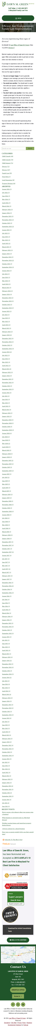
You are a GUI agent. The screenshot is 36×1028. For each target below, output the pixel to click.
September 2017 (7, 552)
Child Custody (6, 156)
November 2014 (7, 667)
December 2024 (6, 257)
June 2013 (5, 725)
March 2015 (5, 654)
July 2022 (5, 355)
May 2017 (5, 566)
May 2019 (5, 484)
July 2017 (4, 559)
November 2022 (7, 342)
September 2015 (7, 633)
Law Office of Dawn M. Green (19, 45)
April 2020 (5, 447)
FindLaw (25, 1025)
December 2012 (6, 745)
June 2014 (5, 684)
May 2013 (5, 728)
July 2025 (5, 233)
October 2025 (6, 223)
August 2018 (5, 515)
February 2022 (6, 372)
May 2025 (5, 240)
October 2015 (6, 630)
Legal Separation (7, 180)
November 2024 (7, 260)
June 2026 (5, 196)
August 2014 (5, 678)
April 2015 (5, 650)
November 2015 (7, 627)
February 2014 (6, 698)
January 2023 (6, 335)
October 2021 (6, 386)
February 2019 (6, 495)
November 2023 (7, 301)
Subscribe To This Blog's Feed (13, 840)
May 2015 (5, 647)
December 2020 (6, 420)
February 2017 (6, 576)
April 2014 (5, 691)
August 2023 (6, 311)
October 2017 (6, 549)
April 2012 (5, 773)
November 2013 (6, 708)
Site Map (13, 1023)
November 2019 (7, 464)
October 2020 (6, 427)
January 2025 (6, 254)
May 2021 (5, 403)
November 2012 (7, 749)
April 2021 (5, 406)
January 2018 (6, 539)
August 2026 (6, 189)
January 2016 (6, 620)
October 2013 (6, 712)
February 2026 (6, 210)
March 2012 (5, 776)
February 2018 (6, 535)
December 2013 (6, 705)
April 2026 (5, 203)
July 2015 (4, 640)
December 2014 (6, 664)
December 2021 (6, 379)
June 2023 (5, 318)
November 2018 (7, 505)
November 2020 (7, 423)
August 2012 (5, 759)
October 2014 (6, 671)
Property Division (7, 184)
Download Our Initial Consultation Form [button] (19, 929)
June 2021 (5, 400)
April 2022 (5, 366)
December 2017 (6, 542)
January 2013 (6, 742)
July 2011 (4, 803)
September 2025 (7, 227)
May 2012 (5, 769)
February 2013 (6, 739)
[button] (34, 1014)
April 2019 (5, 488)
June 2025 (5, 237)
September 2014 (7, 674)
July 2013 (4, 722)
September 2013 (7, 715)
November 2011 (6, 789)
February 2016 (6, 617)
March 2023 (5, 328)
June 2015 (5, 644)
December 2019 (6, 461)
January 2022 (6, 376)
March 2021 (5, 410)
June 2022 (5, 359)
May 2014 (5, 688)
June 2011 (5, 806)
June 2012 (5, 766)
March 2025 (5, 247)
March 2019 (5, 491)
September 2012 (7, 756)
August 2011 (5, 800)
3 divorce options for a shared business (13, 829)
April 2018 (5, 528)
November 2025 (7, 220)
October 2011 (6, 793)
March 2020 (5, 450)
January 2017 (6, 579)
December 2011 (6, 786)
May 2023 (5, 322)
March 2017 (5, 572)
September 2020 (7, 430)
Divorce (11, 48)
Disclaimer (7, 1023)
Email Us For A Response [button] (18, 940)
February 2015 (6, 657)
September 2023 (7, 308)
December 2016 (6, 583)
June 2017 (5, 562)
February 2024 (6, 291)
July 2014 (4, 681)
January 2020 (6, 457)
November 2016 (7, 586)
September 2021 (7, 389)
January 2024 (6, 294)
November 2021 (7, 383)
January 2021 (6, 416)
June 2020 (5, 440)
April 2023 (5, 325)
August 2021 (5, 393)
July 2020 (5, 437)
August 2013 (5, 718)
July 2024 (5, 274)
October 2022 (6, 345)
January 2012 (6, 783)
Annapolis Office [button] (18, 990)
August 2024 (6, 271)
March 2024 (5, 288)
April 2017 (5, 569)
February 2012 (6, 779)
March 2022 (5, 369)
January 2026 (6, 213)
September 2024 (7, 267)
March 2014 (5, 694)
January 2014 (6, 701)
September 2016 (7, 593)
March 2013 (5, 735)
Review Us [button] (17, 996)
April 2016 (5, 610)
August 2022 (6, 352)
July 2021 (4, 396)
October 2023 (6, 305)
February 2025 (6, 250)
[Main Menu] (18, 18)
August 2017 (5, 556)
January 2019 (6, 498)
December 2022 (6, 338)
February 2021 (6, 413)
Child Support (6, 163)
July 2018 (4, 518)
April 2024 (5, 284)
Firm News (5, 177)
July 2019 (4, 477)
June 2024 (5, 277)
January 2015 (6, 661)
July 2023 (5, 315)
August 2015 (5, 637)
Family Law (5, 173)
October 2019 (6, 467)
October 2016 (6, 589)
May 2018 (5, 525)
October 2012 (6, 752)
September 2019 (7, 471)
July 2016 (4, 600)
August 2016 (5, 596)
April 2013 (5, 732)
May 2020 (5, 444)
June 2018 (5, 522)
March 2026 (5, 206)
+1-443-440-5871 (22, 8)
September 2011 (6, 796)
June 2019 (5, 481)
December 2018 (6, 501)
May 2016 (5, 606)
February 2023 (6, 332)
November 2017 (7, 545)
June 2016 (5, 603)
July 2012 (4, 762)
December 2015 (6, 623)
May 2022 (5, 362)
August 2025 (6, 230)
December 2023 (6, 298)
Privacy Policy (22, 1023)
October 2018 (6, 508)
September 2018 (7, 511)
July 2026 (5, 193)
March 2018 (5, 532)
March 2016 (5, 613)
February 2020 (6, 454)
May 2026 (5, 199)
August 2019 (5, 474)
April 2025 (5, 243)
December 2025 (6, 216)
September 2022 (7, 349)
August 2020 (6, 433)
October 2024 (6, 264)
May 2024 (5, 281)
